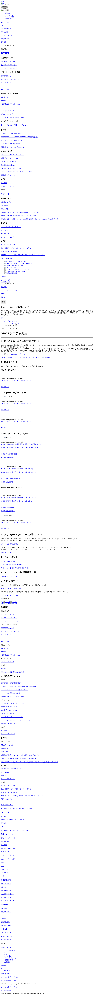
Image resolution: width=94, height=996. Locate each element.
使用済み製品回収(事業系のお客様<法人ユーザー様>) (18, 215)
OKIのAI (3, 823)
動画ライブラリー (6, 947)
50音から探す (5, 841)
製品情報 (5, 53)
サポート (5, 194)
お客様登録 (4, 205)
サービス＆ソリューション (13, 323)
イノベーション (21, 261)
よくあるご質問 (6, 897)
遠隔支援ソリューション (9, 175)
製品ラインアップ (6, 114)
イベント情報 (5, 89)
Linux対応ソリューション (9, 161)
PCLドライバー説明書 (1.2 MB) (11, 561)
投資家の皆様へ (21, 271)
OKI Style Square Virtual (8, 848)
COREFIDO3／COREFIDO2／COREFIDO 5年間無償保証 (19, 137)
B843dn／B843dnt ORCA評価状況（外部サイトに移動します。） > (22, 444)
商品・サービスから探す (9, 838)
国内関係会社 (5, 922)
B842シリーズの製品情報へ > (10, 478)
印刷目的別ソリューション (9, 158)
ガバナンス (4, 869)
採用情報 (7, 13)
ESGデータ (4, 872)
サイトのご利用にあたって (9, 977)
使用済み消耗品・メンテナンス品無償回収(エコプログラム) (20, 212)
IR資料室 (4, 887)
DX (2, 827)
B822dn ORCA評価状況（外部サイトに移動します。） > (19, 472)
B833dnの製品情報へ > (8, 457)
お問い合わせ (8, 18)
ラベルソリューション (8, 165)
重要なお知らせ (6, 939)
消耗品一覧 (4, 97)
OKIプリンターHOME (11, 321)
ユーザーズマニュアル (8, 237)
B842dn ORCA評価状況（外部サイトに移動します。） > (19, 468)
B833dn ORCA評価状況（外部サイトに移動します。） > (19, 447)
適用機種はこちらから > (9, 576)
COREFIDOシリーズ (7, 76)
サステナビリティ (23, 269)
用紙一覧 (4, 100)
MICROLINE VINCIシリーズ (10, 79)
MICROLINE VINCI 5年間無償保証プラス (14, 140)
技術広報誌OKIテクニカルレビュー (12, 819)
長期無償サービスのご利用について (12, 147)
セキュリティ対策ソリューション (12, 168)
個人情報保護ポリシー (8, 980)
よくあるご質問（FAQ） (9, 245)
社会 (2, 866)
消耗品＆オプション (7, 202)
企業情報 (15, 273)
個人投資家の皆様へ (7, 894)
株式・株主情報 (6, 890)
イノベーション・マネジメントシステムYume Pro (17, 808)
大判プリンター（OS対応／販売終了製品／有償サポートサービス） (23, 255)
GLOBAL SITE (9, 17)
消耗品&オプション (7, 745)
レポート (4, 876)
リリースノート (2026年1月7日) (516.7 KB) (15, 568)
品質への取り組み (6, 258)
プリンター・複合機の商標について (12, 117)
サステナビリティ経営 (8, 859)
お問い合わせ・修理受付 (9, 251)
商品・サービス (21, 265)
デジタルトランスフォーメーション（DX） (15, 830)
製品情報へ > (5, 387)
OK (2, 318)
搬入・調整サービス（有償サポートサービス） (16, 248)
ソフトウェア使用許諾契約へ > (11, 544)
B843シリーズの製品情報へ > (10, 454)
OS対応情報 (5, 209)
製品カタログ (5, 233)
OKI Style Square (6, 925)
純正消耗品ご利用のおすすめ (10, 104)
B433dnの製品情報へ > (8, 511)
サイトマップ (8, 15)
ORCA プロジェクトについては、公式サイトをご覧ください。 (21, 357)
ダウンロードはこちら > (9, 552)
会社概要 (4, 908)
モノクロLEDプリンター (9, 65)
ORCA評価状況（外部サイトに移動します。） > (17, 380)
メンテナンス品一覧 (7, 111)
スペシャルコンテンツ (8, 186)
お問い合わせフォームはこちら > (11, 588)
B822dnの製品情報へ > (8, 482)
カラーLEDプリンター (8, 61)
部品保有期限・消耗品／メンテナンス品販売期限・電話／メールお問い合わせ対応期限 (29, 219)
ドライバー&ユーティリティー (11, 227)
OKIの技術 (16, 267)
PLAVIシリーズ (6, 83)
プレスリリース (6, 933)
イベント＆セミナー (7, 936)
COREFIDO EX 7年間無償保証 (11, 133)
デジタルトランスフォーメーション (20, 263)
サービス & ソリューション (15, 125)
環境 (2, 862)
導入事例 (4, 183)
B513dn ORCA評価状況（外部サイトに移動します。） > (19, 497)
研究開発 (4, 816)
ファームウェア (6, 230)
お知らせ (4, 929)
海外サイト (4, 297)
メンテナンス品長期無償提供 (10, 143)
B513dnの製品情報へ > (8, 507)
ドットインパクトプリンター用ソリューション (16, 171)
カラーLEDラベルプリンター (10, 68)
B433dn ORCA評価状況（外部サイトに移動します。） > (19, 501)
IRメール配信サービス (8, 900)
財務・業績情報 (6, 884)
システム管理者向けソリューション (12, 155)
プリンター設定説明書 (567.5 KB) (12, 564)
